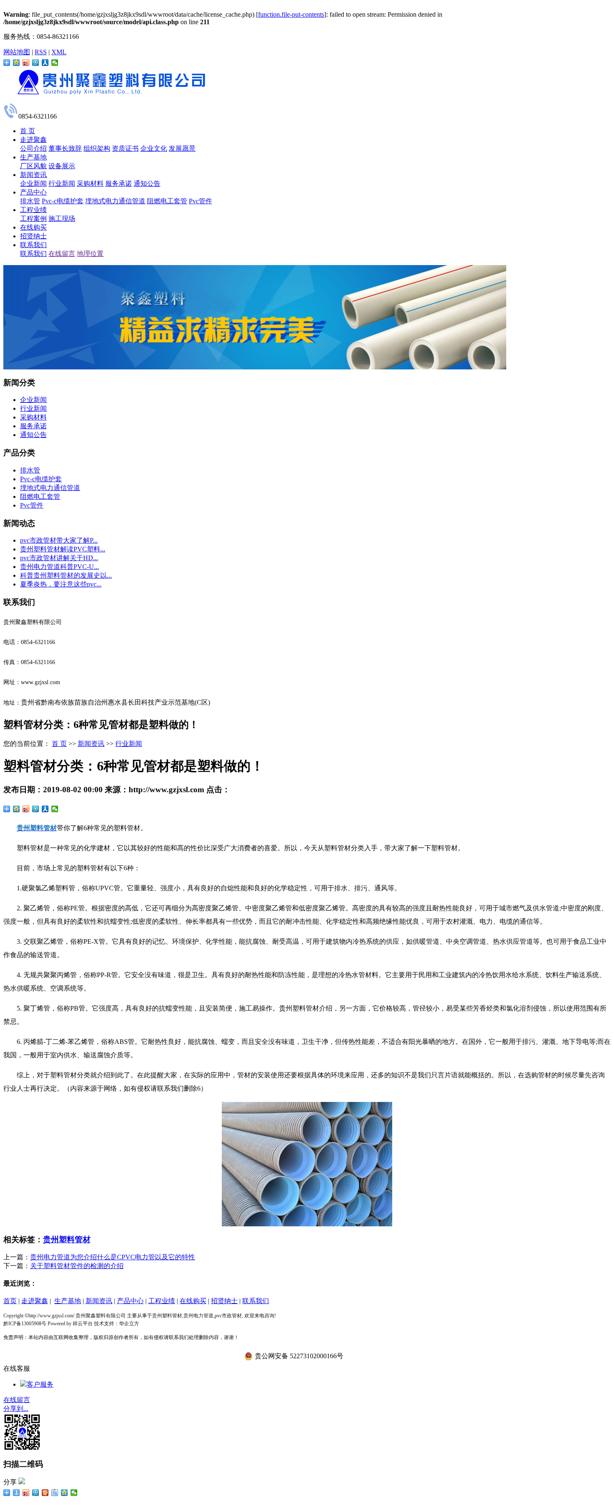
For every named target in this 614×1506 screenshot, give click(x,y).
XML (58, 52)
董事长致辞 (65, 148)
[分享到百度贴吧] (54, 1492)
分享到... (15, 1408)
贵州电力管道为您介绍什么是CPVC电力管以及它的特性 (112, 1257)
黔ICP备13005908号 (24, 1324)
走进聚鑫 (33, 139)
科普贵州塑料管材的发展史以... (66, 575)
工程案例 (33, 218)
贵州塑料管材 (67, 1239)
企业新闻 (33, 183)
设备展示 (61, 165)
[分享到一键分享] (16, 1492)
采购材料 (90, 183)
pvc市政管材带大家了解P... (59, 540)
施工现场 (61, 218)
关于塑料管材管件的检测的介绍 (77, 1265)
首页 (10, 1300)
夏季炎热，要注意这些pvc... (60, 584)
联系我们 (33, 244)
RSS (41, 52)
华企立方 (129, 1324)
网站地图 (16, 52)
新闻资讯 (33, 174)
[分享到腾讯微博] (35, 62)
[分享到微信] (54, 62)
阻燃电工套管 (167, 201)
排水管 (30, 201)
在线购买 (33, 227)
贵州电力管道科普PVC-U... (59, 566)
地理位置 (90, 253)
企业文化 (153, 148)
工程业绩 (33, 209)
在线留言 (61, 253)
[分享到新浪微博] (26, 62)
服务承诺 (118, 183)
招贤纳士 (33, 236)
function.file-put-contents (291, 14)
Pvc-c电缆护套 (63, 201)
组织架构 (97, 148)
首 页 (27, 130)
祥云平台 (83, 1324)
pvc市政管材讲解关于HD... (59, 557)
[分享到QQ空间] (16, 62)
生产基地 (33, 157)
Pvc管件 (200, 201)
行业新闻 (61, 183)
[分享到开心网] (45, 1492)
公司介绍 (33, 148)
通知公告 (147, 183)
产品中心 (33, 192)
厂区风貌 (33, 165)
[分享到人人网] (45, 62)
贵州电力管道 (198, 1316)
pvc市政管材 (228, 1316)
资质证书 (125, 148)
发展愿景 (182, 148)
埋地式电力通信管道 (115, 201)
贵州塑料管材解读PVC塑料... (62, 549)
